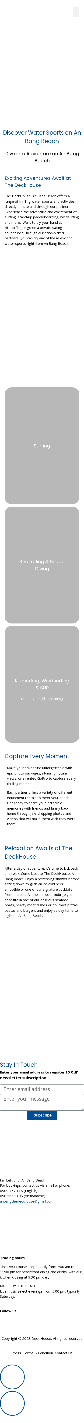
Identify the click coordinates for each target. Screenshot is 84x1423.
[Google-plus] (43, 1323)
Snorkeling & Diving (36, 596)
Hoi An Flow (42, 725)
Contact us (8, 1122)
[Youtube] (56, 1323)
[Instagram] (18, 1323)
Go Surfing (30, 470)
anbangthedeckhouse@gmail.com (26, 1201)
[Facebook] (6, 1323)
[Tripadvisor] (31, 1323)
